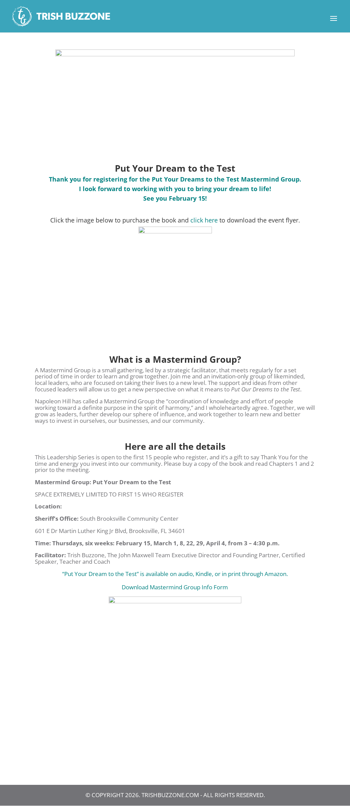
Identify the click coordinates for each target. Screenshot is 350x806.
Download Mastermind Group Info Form (175, 587)
